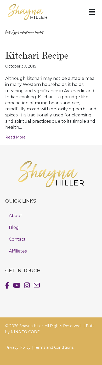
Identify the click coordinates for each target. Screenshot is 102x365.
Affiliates (18, 251)
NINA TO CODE (25, 332)
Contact (17, 239)
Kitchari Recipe (37, 55)
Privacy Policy (18, 347)
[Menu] (92, 12)
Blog (14, 227)
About (15, 215)
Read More (15, 137)
